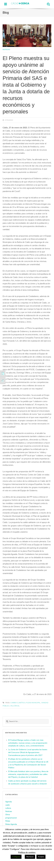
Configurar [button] (16, 857)
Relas (7, 821)
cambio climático (17, 702)
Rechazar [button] (30, 857)
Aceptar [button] (41, 857)
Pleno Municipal (33, 702)
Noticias (6, 49)
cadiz (7, 805)
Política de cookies (26, 852)
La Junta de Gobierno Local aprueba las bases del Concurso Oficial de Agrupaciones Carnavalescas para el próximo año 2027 (27, 752)
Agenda (8, 802)
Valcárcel (15, 706)
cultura (8, 808)
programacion (11, 818)
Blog (6, 12)
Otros (7, 815)
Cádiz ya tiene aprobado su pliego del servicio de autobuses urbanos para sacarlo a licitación (27, 782)
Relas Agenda (11, 824)
